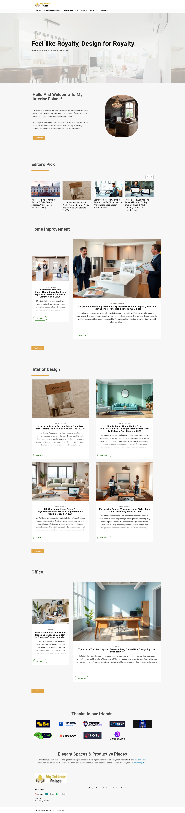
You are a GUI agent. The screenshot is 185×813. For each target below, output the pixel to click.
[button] (152, 177)
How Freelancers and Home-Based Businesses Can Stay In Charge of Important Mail (50, 635)
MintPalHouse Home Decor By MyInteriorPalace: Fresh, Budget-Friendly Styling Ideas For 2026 (60, 511)
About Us (94, 10)
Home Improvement (52, 10)
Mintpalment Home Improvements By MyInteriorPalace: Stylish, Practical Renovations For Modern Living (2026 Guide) (117, 307)
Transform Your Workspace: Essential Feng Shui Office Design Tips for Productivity (117, 650)
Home (38, 10)
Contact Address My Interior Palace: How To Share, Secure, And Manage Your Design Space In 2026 (77, 204)
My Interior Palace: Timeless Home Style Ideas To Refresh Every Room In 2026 (124, 510)
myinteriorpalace (140, 763)
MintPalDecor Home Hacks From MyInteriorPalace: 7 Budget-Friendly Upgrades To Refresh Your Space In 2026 (124, 428)
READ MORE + (40, 318)
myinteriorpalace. (139, 760)
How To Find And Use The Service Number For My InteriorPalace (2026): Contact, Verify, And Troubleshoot (106, 205)
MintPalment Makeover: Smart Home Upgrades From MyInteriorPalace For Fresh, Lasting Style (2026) (50, 293)
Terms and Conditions (103, 788)
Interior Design (71, 10)
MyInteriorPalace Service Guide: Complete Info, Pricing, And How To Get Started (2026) (45, 206)
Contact (105, 10)
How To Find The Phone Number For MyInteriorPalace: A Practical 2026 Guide (139, 202)
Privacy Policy (89, 788)
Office (84, 10)
